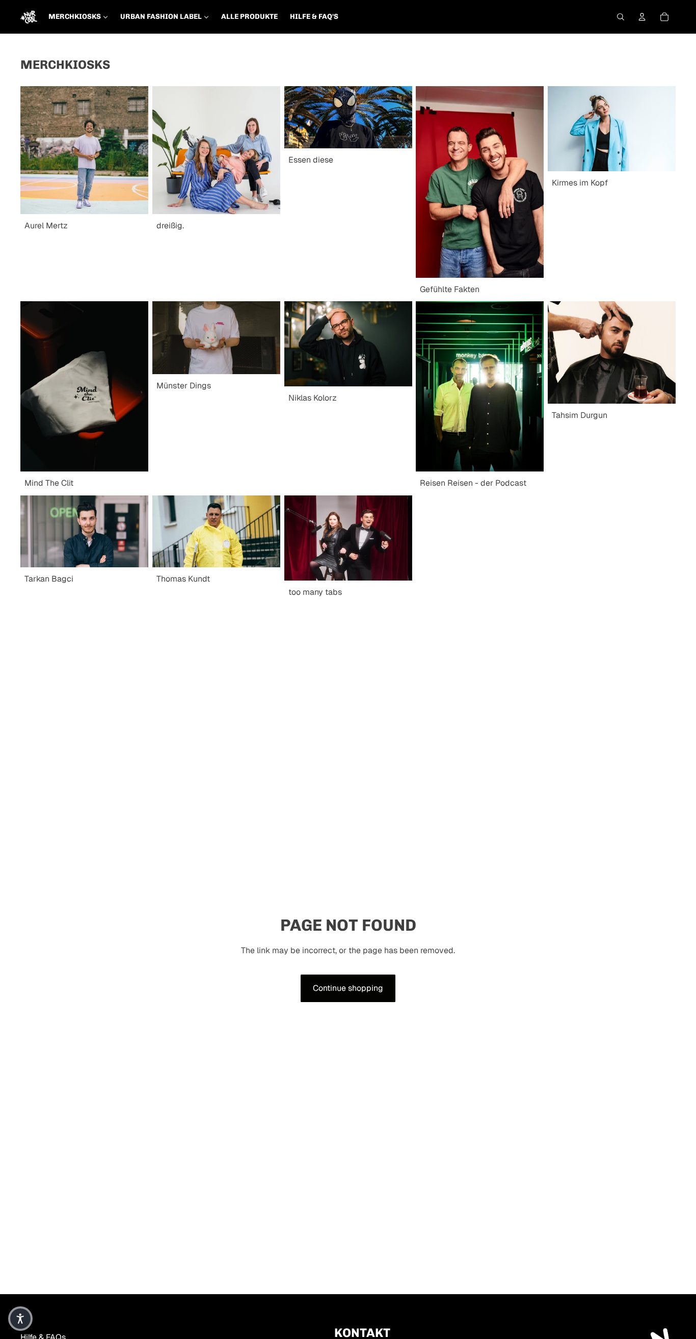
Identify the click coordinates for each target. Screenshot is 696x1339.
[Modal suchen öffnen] (620, 17)
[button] (20, 1318)
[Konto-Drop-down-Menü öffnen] (642, 17)
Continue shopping (348, 988)
